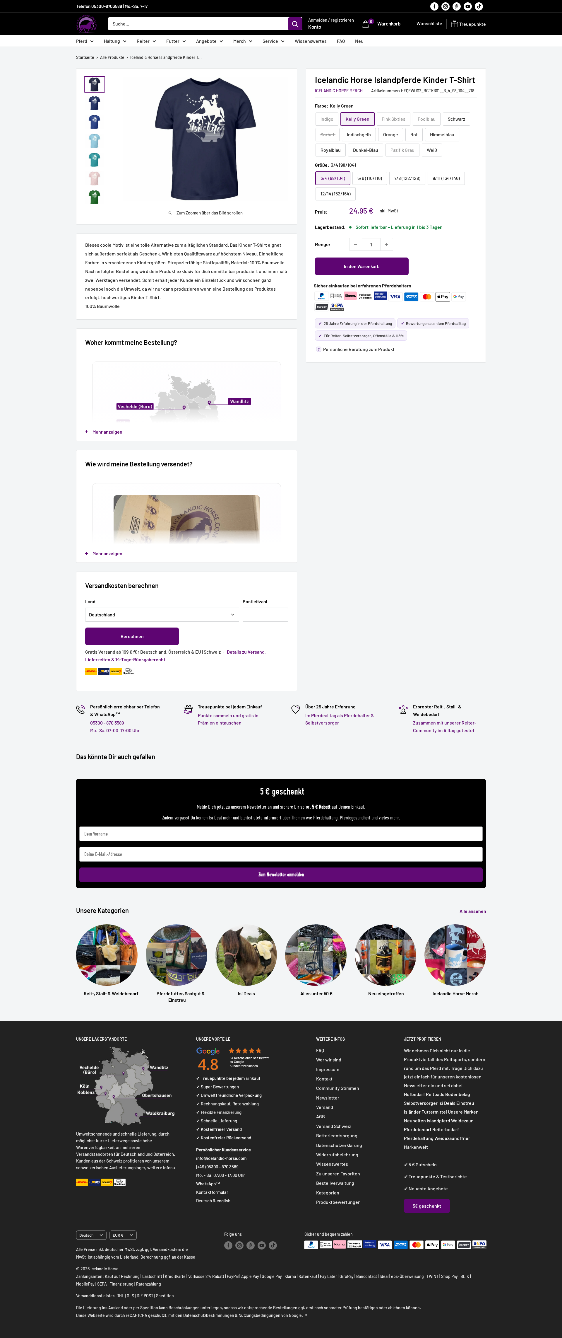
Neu (359, 41)
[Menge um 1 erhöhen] (387, 244)
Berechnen (132, 636)
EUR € (118, 1235)
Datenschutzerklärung (339, 1145)
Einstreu (465, 1103)
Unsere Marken (463, 1111)
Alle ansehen (473, 911)
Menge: (322, 244)
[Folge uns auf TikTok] (479, 6)
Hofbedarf (414, 1094)
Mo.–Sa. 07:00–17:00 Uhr (115, 730)
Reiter (143, 41)
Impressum (327, 1069)
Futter (172, 41)
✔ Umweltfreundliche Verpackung (229, 1095)
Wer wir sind (328, 1059)
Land (90, 601)
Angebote (206, 41)
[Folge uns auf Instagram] (445, 6)
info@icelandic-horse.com (221, 1158)
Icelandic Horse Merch (339, 90)
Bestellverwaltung (335, 1183)
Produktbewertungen (338, 1202)
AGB (320, 1116)
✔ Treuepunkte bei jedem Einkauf (228, 1078)
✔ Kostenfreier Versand (219, 1129)
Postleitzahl (255, 601)
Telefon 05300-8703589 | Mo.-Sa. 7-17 (112, 6)
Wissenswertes (311, 41)
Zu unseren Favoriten (338, 1173)
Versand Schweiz (333, 1126)
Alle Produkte (112, 57)
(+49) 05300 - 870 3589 (217, 1166)
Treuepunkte (422, 1176)
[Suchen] (295, 23)
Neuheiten (415, 1120)
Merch (239, 41)
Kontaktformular (212, 1192)
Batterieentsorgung (336, 1135)
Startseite (85, 57)
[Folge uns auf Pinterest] (457, 6)
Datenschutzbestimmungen (208, 1315)
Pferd (81, 41)
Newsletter (327, 1097)
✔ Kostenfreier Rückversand (223, 1137)
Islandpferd (438, 1120)
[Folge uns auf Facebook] (434, 6)
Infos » (169, 1167)
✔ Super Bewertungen (217, 1086)
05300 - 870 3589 (107, 722)
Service (270, 41)
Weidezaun (462, 1120)
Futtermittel (434, 1111)
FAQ (341, 41)
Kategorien (327, 1192)
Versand (324, 1107)
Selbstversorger (421, 1103)
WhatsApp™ (208, 1183)
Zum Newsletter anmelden (281, 875)
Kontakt (324, 1078)
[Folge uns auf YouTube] (468, 6)
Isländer (412, 1111)
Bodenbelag (457, 1094)
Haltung (112, 41)
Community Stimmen (337, 1088)
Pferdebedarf (418, 1129)
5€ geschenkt (427, 1206)
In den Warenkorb (362, 266)
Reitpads (435, 1094)
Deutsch (86, 1235)
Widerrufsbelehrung (337, 1154)
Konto (314, 27)
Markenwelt (416, 1147)
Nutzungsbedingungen (259, 1315)
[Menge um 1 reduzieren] (355, 244)
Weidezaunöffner (452, 1138)
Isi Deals (446, 1103)
